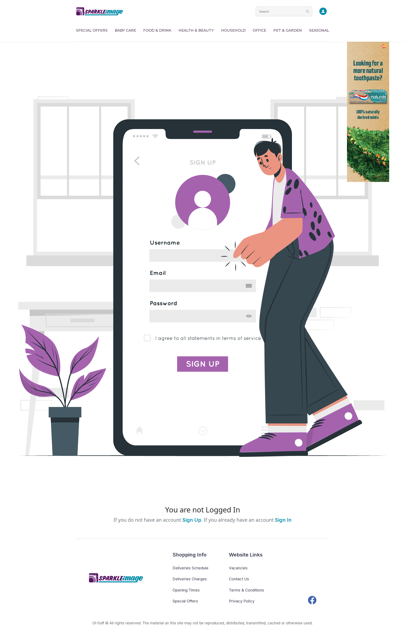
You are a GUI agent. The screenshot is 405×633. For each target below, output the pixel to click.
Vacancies (238, 568)
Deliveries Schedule (190, 568)
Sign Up (191, 520)
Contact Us (239, 579)
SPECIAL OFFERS (92, 30)
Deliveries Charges (190, 579)
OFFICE (259, 30)
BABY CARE (125, 30)
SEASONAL (319, 30)
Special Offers (185, 601)
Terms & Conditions (246, 590)
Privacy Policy (241, 601)
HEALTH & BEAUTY (196, 30)
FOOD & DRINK (157, 30)
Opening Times (186, 590)
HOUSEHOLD (233, 30)
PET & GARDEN (287, 30)
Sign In (283, 520)
